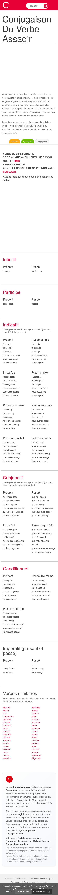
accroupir (36, 722)
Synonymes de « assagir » (19, 841)
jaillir (5, 713)
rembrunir (36, 755)
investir (6, 731)
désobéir (7, 734)
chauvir (6, 722)
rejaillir (6, 710)
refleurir (6, 707)
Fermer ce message (42, 891)
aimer (52, 698)
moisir (6, 752)
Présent (8, 267)
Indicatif (10, 324)
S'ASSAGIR (9, 171)
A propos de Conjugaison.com (20, 832)
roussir (6, 746)
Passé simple (40, 340)
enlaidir (35, 752)
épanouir (36, 728)
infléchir (35, 740)
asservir (6, 749)
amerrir (6, 737)
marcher (28, 701)
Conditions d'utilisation (38, 878)
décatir (6, 755)
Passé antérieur (42, 405)
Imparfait (9, 372)
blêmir (34, 725)
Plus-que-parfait (13, 438)
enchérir (7, 740)
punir (34, 716)
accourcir (36, 707)
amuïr (34, 737)
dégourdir (36, 758)
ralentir (35, 731)
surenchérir (8, 716)
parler (5, 701)
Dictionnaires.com (41, 841)
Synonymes (27, 141)
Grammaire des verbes (17, 844)
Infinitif (9, 259)
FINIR (17, 161)
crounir (35, 710)
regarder (14, 701)
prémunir (36, 719)
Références (21, 878)
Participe (12, 292)
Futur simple (40, 372)
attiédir (6, 743)
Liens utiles (42, 882)
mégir (5, 728)
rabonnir (36, 749)
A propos (9, 878)
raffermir (7, 719)
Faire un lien (29, 882)
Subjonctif (13, 477)
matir (34, 746)
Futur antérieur (41, 438)
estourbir (7, 725)
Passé (36, 267)
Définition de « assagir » (29, 838)
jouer (21, 701)
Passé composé (13, 405)
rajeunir (35, 713)
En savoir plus (23, 891)
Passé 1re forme (43, 576)
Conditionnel (15, 568)
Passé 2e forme (13, 609)
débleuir (35, 743)
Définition (14, 141)
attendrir (7, 758)
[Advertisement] (29, 67)
